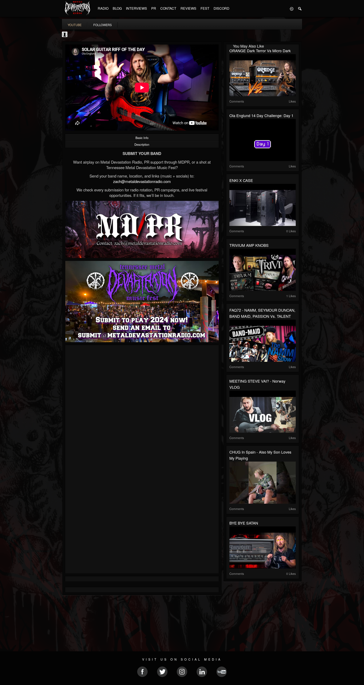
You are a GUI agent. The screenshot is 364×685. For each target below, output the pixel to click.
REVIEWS (188, 8)
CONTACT (168, 8)
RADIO (103, 8)
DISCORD (221, 8)
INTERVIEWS (136, 8)
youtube (75, 25)
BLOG (117, 8)
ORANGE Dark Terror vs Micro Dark (260, 50)
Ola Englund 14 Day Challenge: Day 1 (261, 115)
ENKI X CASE (241, 180)
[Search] (300, 8)
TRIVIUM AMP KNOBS (249, 245)
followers (102, 25)
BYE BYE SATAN (243, 523)
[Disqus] (142, 404)
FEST (205, 8)
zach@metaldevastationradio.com (142, 181)
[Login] (291, 8)
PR (153, 8)
